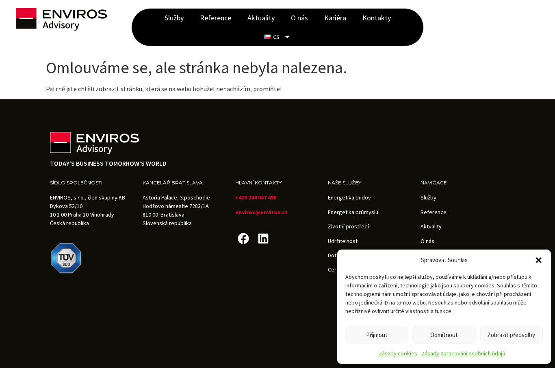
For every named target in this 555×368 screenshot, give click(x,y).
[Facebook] (243, 238)
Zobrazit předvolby (511, 335)
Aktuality (261, 17)
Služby (174, 17)
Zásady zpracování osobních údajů (463, 353)
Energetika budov (349, 197)
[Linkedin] (263, 238)
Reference (215, 17)
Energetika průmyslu (353, 212)
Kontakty (376, 17)
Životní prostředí (348, 226)
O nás (299, 17)
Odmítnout (444, 335)
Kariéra (335, 17)
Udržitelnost (343, 241)
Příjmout (377, 335)
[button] (539, 260)
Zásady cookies (398, 353)
